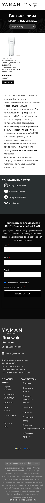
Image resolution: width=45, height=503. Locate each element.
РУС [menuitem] (25, 7)
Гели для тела (8, 425)
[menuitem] (25, 3)
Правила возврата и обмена (27, 399)
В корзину (8, 82)
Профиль (26, 383)
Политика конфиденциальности (33, 427)
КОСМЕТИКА (10, 415)
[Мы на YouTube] (6, 192)
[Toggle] (5, 419)
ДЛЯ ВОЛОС (7, 409)
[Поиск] (30, 5)
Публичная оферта (27, 435)
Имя (6, 245)
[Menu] (41, 5)
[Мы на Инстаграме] (6, 186)
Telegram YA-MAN (17, 197)
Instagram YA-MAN (17, 185)
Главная (12, 20)
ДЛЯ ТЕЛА (8, 402)
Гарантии (27, 407)
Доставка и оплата (27, 390)
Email (7, 257)
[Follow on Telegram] (6, 197)
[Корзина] (35, 5)
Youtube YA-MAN (17, 191)
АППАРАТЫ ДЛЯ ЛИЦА (9, 396)
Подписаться (22, 293)
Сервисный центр (28, 419)
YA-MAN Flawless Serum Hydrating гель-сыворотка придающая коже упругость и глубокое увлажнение (11, 66)
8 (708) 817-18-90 (14, 347)
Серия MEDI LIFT (8, 388)
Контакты (27, 412)
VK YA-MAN (14, 203)
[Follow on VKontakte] (6, 203)
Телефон (7, 270)
